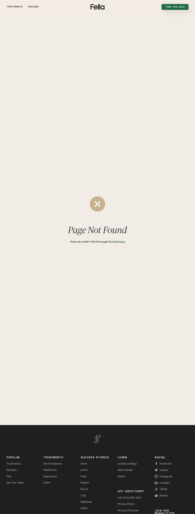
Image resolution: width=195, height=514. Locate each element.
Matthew (86, 502)
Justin (84, 470)
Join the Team (15, 482)
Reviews (33, 7)
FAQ (9, 476)
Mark (84, 463)
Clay (83, 495)
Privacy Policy (125, 504)
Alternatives (125, 470)
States (121, 476)
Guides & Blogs (127, 463)
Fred (83, 476)
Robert (85, 482)
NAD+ (47, 482)
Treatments (14, 7)
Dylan (84, 508)
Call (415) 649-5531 (129, 497)
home (121, 242)
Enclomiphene (52, 463)
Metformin (50, 470)
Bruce (84, 489)
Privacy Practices (128, 510)
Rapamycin (50, 476)
